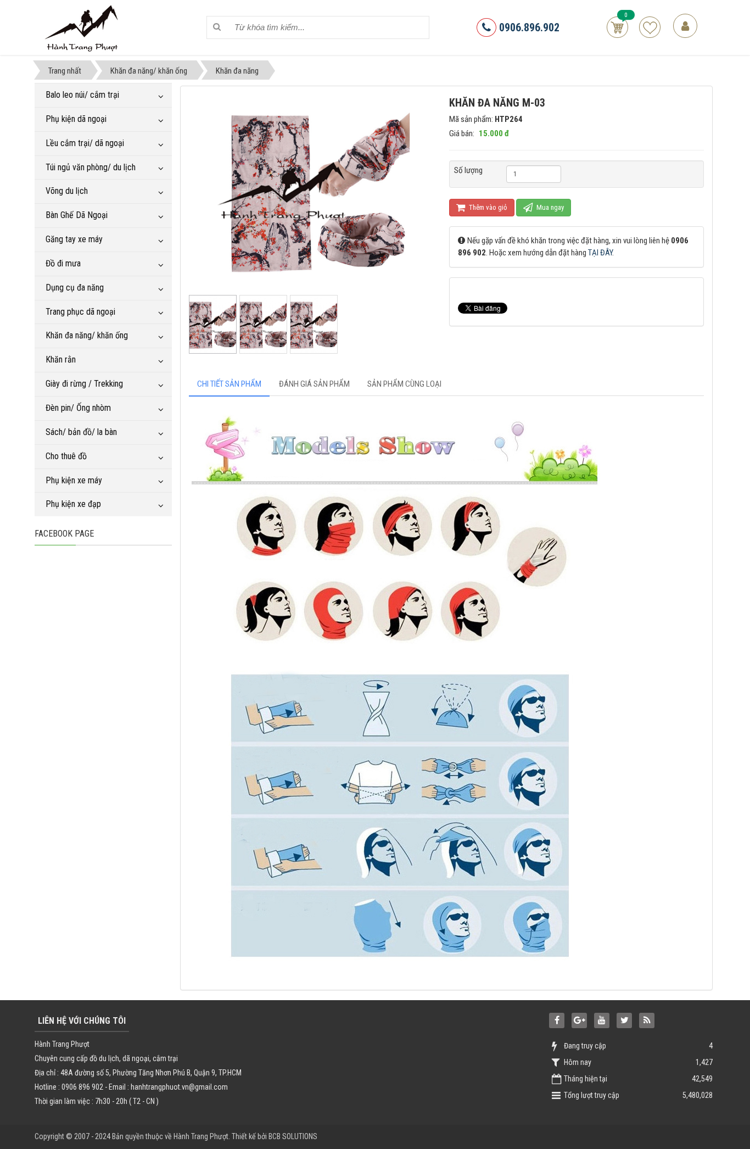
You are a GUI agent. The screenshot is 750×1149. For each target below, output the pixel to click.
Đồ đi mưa (63, 263)
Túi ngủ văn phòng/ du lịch (91, 167)
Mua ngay (549, 207)
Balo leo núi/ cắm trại (82, 95)
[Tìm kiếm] (217, 27)
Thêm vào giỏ (487, 207)
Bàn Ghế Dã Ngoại (77, 215)
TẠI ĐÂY (600, 253)
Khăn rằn (61, 359)
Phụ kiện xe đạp (73, 504)
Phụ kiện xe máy (74, 480)
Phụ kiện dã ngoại (76, 119)
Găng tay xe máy (74, 239)
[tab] (229, 384)
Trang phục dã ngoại (80, 311)
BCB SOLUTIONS (292, 1136)
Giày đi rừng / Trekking (84, 383)
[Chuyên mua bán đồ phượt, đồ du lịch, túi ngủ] (83, 27)
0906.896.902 (527, 27)
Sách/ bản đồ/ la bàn (81, 432)
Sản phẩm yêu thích (650, 27)
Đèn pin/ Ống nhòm (78, 408)
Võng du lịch (67, 191)
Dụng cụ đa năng (75, 287)
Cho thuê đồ (66, 456)
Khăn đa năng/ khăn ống (87, 335)
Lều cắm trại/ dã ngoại (85, 143)
